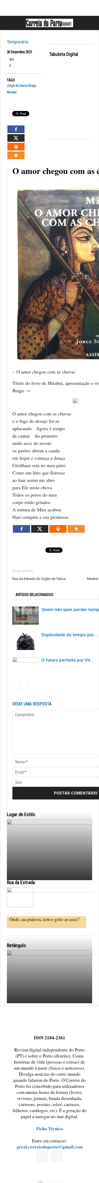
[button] (89, 23)
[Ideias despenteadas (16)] (49, 1003)
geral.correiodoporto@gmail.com (50, 1146)
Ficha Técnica (49, 1128)
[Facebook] (42, 1156)
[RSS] (56, 1156)
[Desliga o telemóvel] (49, 872)
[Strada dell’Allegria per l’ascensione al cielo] (20, 897)
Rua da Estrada (21, 882)
